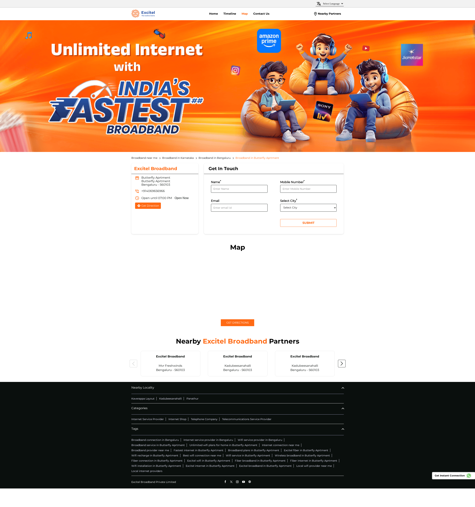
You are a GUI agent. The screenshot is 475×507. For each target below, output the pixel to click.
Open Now (182, 198)
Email (215, 201)
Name (216, 182)
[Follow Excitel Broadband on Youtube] (243, 482)
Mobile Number (292, 182)
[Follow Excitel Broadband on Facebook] (225, 482)
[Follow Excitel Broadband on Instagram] (237, 482)
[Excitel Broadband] (143, 14)
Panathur (192, 398)
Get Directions (237, 322)
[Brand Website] (250, 482)
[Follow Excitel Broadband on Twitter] (231, 482)
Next (342, 363)
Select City (288, 200)
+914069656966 (153, 191)
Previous (133, 363)
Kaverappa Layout (143, 398)
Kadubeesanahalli (170, 398)
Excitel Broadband (170, 356)
